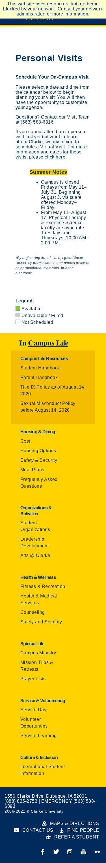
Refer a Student (76, 837)
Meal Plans (32, 469)
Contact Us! (38, 830)
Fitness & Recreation (42, 586)
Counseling (32, 612)
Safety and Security (41, 621)
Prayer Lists (33, 678)
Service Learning (38, 735)
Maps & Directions (74, 823)
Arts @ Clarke (35, 555)
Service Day (33, 709)
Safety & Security (38, 460)
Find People (82, 830)
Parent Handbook (39, 377)
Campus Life (48, 343)
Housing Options (38, 450)
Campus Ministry (38, 652)
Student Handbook (40, 367)
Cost (25, 441)
